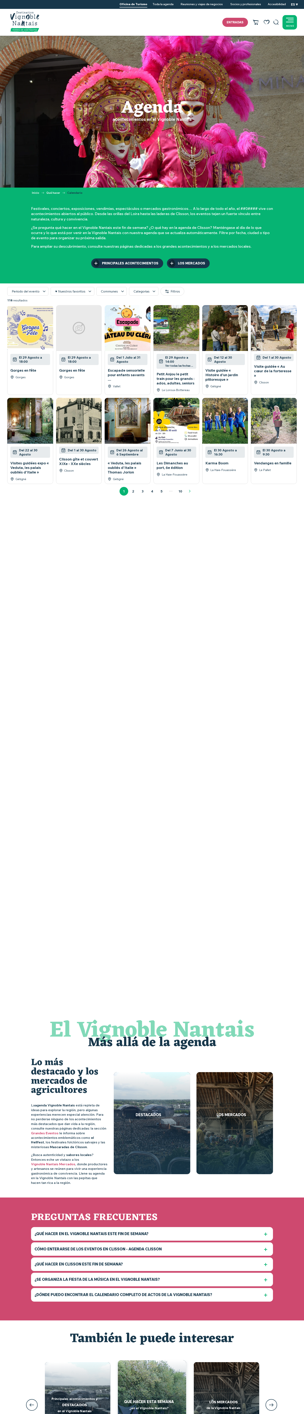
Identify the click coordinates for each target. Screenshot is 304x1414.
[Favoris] (266, 22)
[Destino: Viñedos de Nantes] (24, 21)
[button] (276, 22)
